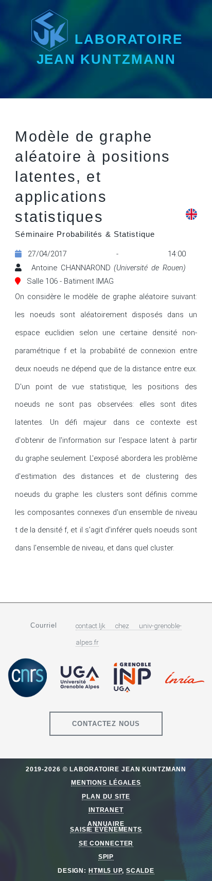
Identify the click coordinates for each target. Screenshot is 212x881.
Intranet (106, 809)
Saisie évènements (106, 829)
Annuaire (106, 823)
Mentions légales (106, 782)
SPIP (106, 856)
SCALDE (140, 870)
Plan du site (106, 796)
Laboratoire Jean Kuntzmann (110, 49)
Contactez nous (106, 724)
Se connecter (106, 843)
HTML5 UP (105, 870)
